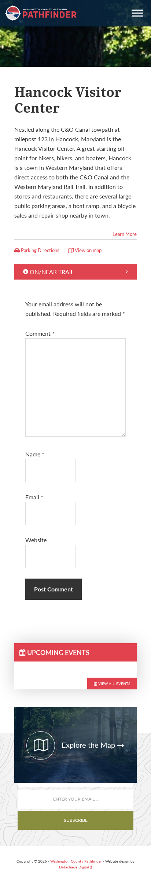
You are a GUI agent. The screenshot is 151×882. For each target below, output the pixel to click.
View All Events (113, 683)
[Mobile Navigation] (137, 14)
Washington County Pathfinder (41, 13)
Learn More (125, 234)
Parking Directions (39, 250)
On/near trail (52, 271)
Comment (40, 333)
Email (34, 497)
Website (36, 540)
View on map (88, 250)
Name (34, 454)
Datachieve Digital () (75, 867)
